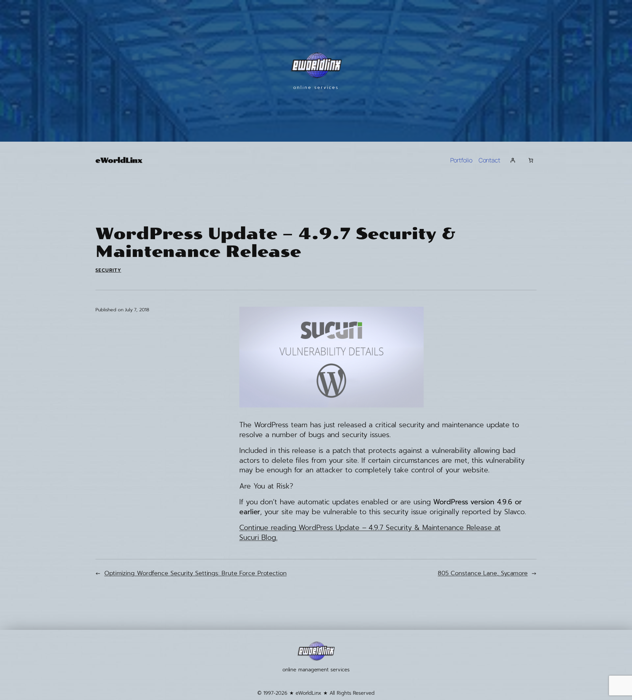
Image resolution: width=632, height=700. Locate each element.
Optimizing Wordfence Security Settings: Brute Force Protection (195, 573)
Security (108, 270)
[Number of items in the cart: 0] (531, 160)
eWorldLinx (118, 160)
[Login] (512, 160)
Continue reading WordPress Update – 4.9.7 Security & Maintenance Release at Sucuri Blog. (370, 532)
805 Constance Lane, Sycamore (483, 573)
